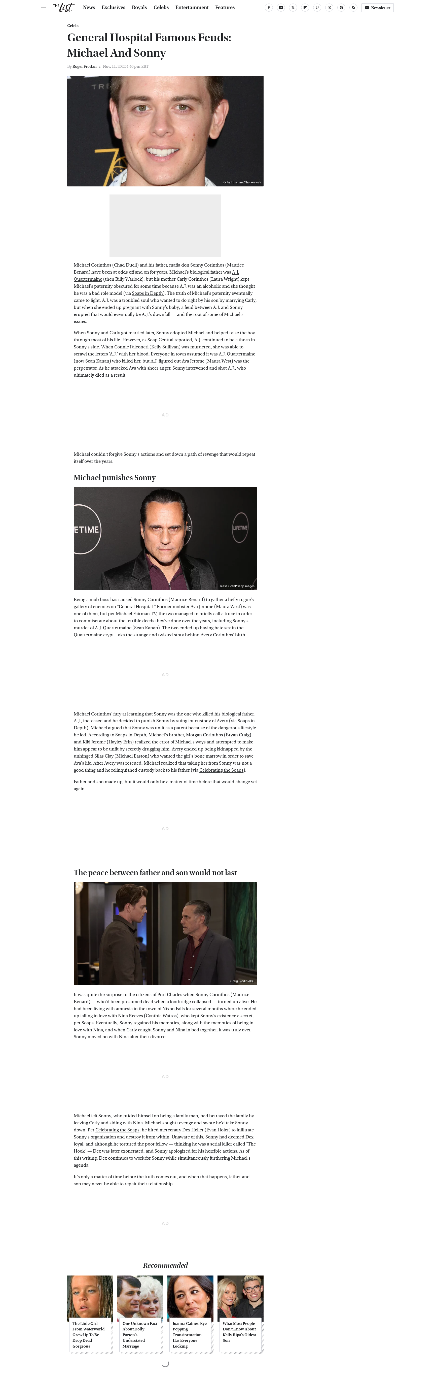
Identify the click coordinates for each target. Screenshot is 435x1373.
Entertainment (192, 8)
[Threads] (329, 8)
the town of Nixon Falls (162, 1008)
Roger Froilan (84, 66)
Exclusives (113, 8)
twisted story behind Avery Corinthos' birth (201, 635)
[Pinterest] (317, 8)
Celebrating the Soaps (221, 770)
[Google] (341, 8)
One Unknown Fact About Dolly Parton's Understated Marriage (140, 1335)
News (89, 8)
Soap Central (160, 340)
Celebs (161, 8)
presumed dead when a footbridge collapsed (166, 1001)
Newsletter (380, 7)
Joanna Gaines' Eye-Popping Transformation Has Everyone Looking (190, 1335)
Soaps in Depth (147, 293)
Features (225, 8)
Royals (139, 8)
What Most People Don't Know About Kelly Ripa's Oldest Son (239, 1332)
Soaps (88, 1023)
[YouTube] (281, 8)
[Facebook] (269, 8)
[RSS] (353, 8)
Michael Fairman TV (136, 613)
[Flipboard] (305, 8)
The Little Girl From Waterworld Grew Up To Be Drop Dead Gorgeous (88, 1335)
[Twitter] (293, 8)
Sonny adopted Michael (180, 333)
